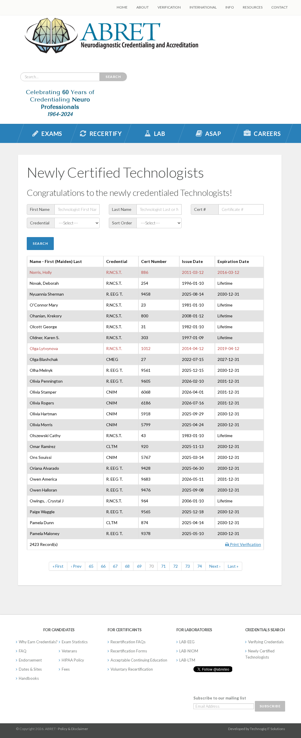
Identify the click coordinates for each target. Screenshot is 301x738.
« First (58, 566)
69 (139, 566)
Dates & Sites (30, 669)
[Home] (111, 40)
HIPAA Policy (73, 660)
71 (163, 566)
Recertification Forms (129, 651)
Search (113, 76)
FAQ (22, 651)
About (142, 7)
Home (122, 7)
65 (91, 566)
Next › (214, 566)
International (203, 7)
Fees (66, 669)
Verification (169, 7)
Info (229, 7)
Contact (279, 7)
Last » (233, 566)
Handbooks (29, 678)
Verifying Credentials (266, 641)
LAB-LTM (187, 660)
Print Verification (245, 544)
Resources (252, 7)
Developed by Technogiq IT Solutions (256, 729)
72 (175, 566)
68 (127, 566)
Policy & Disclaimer (73, 729)
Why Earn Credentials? (38, 641)
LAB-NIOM (188, 651)
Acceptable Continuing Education (139, 660)
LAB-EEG (187, 641)
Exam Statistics (75, 641)
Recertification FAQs (128, 641)
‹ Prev (76, 566)
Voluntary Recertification (132, 669)
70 (151, 566)
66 (103, 566)
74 (199, 566)
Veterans (69, 651)
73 (187, 566)
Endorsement (30, 660)
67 (115, 566)
